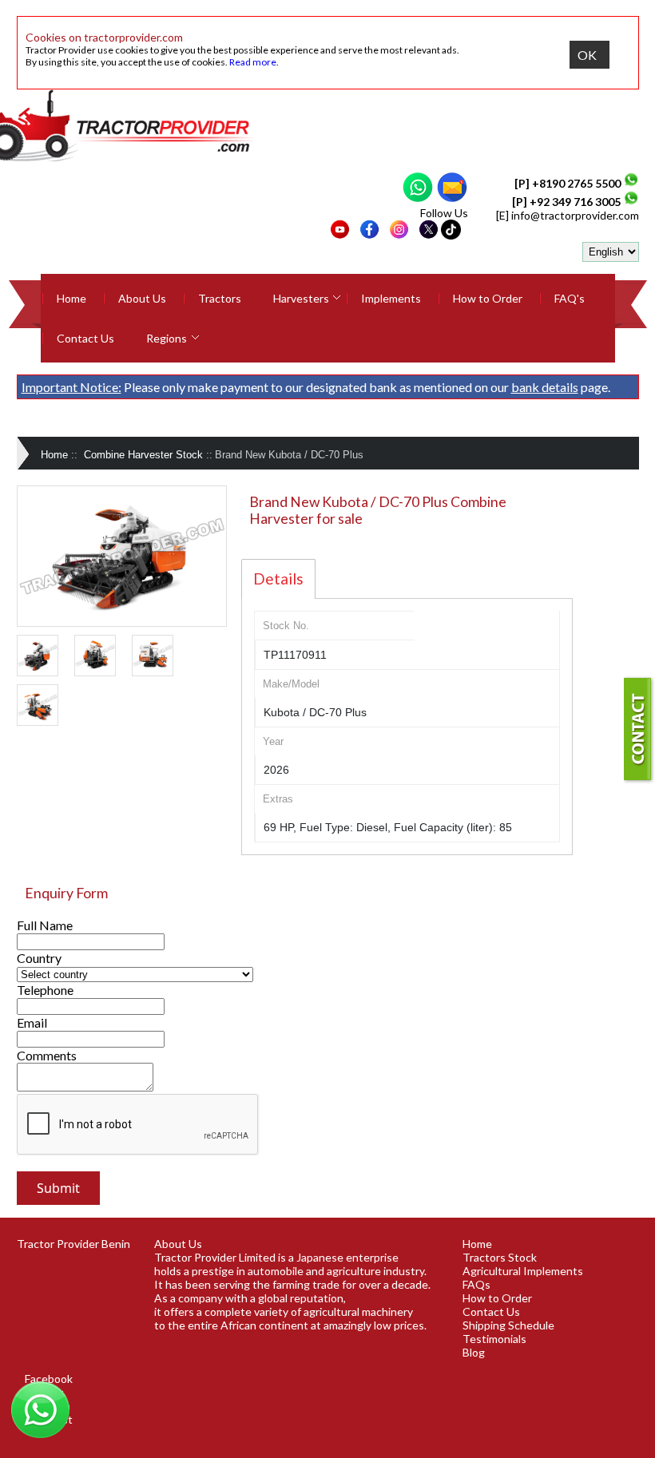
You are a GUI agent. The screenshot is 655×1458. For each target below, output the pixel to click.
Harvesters (301, 298)
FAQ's (569, 298)
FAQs (476, 1284)
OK (587, 54)
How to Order (487, 298)
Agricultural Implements (522, 1271)
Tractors (219, 298)
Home (71, 298)
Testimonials (494, 1338)
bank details (544, 386)
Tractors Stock (499, 1257)
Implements (391, 298)
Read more (252, 62)
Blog (473, 1352)
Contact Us (85, 338)
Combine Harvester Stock (143, 455)
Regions (166, 338)
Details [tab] (278, 578)
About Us (142, 298)
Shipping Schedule (508, 1325)
